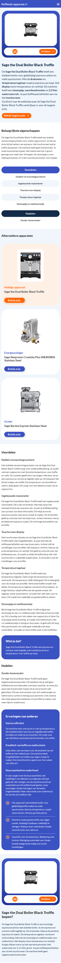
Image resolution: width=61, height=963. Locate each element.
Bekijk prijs (14, 300)
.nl (14, 4)
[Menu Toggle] (58, 4)
